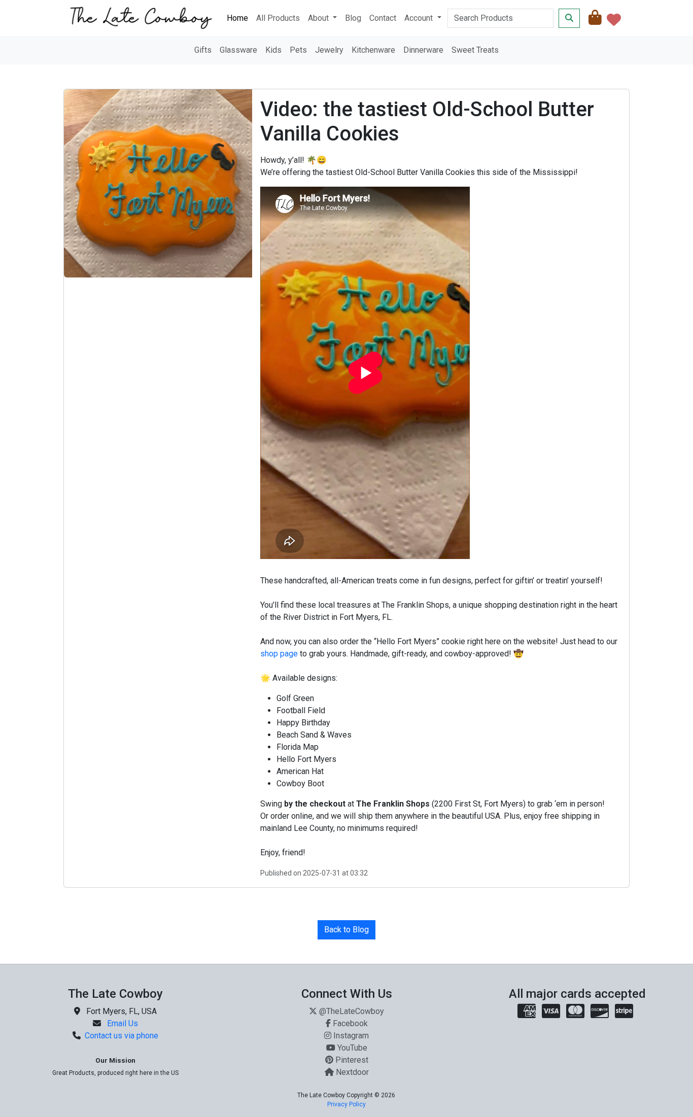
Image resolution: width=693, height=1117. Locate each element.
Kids (273, 50)
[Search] (569, 18)
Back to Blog (346, 929)
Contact (382, 18)
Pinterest (351, 1060)
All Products (278, 18)
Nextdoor (352, 1072)
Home (237, 18)
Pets (298, 50)
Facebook (350, 1023)
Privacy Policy (346, 1104)
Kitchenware (373, 50)
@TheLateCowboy (351, 1011)
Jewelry (329, 50)
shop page (279, 653)
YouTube (352, 1048)
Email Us (122, 1023)
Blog (353, 18)
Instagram (351, 1035)
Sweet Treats (475, 50)
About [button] (319, 18)
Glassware (238, 50)
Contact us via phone (121, 1035)
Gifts (203, 50)
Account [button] (419, 18)
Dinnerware (423, 50)
